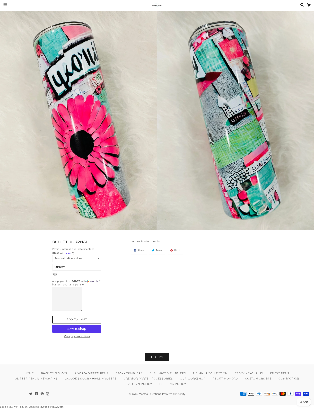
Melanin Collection (210, 373)
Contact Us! (289, 378)
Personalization (63, 258)
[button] (76, 281)
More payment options (77, 336)
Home (29, 373)
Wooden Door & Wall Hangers (90, 378)
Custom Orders (258, 378)
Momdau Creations (150, 394)
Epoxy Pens (279, 373)
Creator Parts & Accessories (148, 378)
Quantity (59, 267)
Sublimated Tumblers (168, 373)
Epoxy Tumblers (128, 373)
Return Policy (140, 384)
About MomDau (225, 378)
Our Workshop (192, 378)
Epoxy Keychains (249, 373)
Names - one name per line (68, 284)
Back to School (54, 373)
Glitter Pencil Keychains (36, 378)
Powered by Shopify (173, 394)
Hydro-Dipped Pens (91, 373)
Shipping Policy (172, 384)
